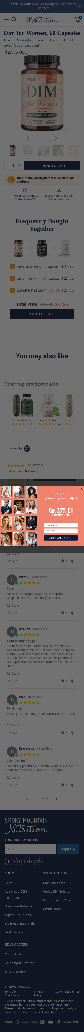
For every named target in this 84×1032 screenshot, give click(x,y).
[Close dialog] (81, 488)
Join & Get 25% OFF (61, 537)
